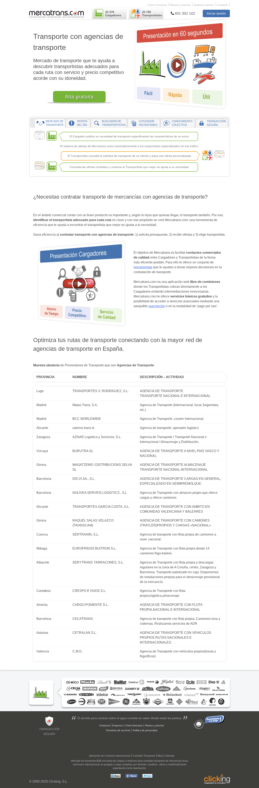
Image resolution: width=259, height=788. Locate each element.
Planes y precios (180, 4)
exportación (119, 768)
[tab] (50, 123)
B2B (99, 760)
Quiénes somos (203, 4)
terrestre (142, 764)
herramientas (143, 267)
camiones (131, 760)
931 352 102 (185, 13)
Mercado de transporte (83, 760)
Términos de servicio (118, 730)
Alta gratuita (79, 96)
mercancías (175, 760)
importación (139, 768)
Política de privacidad (145, 730)
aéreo (162, 764)
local (185, 760)
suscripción (157, 306)
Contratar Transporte (144, 755)
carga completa (123, 764)
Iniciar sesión (216, 13)
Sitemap (169, 755)
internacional (92, 764)
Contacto (222, 4)
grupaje (108, 764)
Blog (160, 755)
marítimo (152, 764)
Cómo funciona (157, 4)
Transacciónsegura (49, 731)
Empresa (117, 725)
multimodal (174, 764)
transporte (159, 760)
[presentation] (50, 123)
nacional (77, 764)
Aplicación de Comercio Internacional (109, 755)
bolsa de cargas (115, 760)
